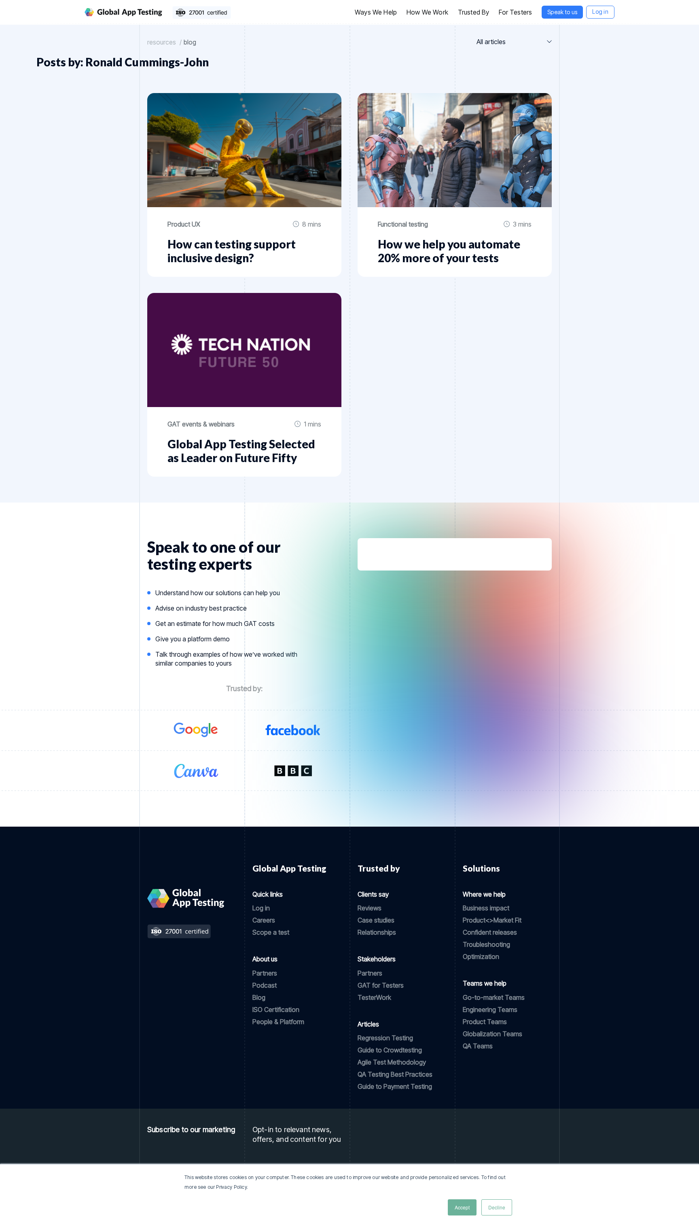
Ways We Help (376, 12)
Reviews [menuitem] (369, 908)
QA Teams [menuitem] (478, 1046)
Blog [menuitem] (258, 997)
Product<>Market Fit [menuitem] (492, 920)
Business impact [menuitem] (486, 908)
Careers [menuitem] (263, 920)
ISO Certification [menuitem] (275, 1009)
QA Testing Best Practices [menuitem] (395, 1074)
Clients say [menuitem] (373, 894)
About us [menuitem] (264, 959)
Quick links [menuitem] (267, 894)
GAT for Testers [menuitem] (381, 985)
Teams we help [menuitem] (484, 983)
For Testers (515, 12)
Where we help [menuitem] (484, 894)
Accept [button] (462, 1207)
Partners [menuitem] (264, 973)
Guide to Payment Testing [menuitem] (395, 1086)
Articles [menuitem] (368, 1024)
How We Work (427, 12)
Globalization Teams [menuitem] (492, 1034)
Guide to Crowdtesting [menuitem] (390, 1050)
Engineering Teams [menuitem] (490, 1009)
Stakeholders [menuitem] (377, 959)
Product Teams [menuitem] (485, 1022)
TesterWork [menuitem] (374, 997)
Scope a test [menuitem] (270, 932)
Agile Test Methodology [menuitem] (392, 1062)
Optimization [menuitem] (481, 956)
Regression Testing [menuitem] (385, 1038)
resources (161, 42)
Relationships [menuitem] (377, 932)
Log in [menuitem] (261, 908)
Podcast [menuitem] (264, 985)
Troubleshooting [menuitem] (486, 944)
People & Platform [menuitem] (278, 1022)
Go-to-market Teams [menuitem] (494, 997)
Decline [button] (496, 1207)
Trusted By (473, 12)
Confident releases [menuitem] (490, 932)
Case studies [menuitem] (376, 920)
